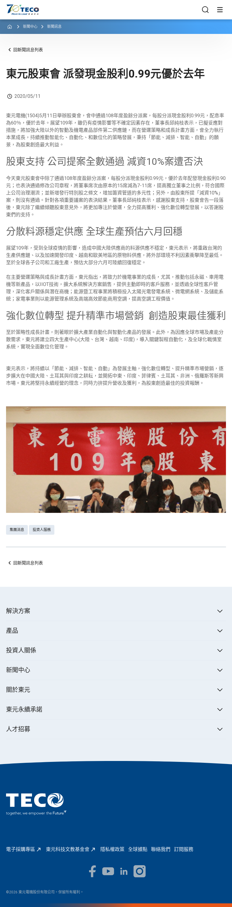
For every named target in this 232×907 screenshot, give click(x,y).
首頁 (11, 7)
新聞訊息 (54, 27)
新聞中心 (30, 27)
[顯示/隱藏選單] (220, 10)
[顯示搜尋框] (205, 10)
